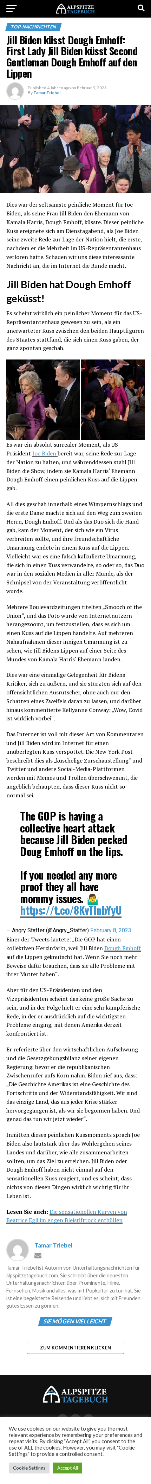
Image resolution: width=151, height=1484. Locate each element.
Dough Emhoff (122, 948)
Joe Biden (45, 453)
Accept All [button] (67, 1468)
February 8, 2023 (110, 930)
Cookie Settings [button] (29, 1468)
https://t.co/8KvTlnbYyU (71, 910)
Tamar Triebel (46, 92)
